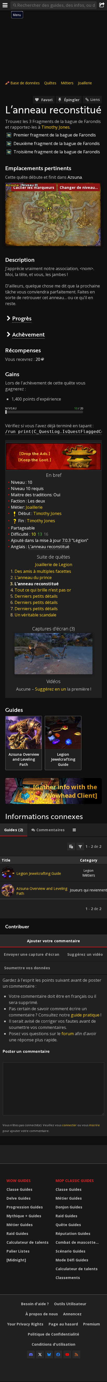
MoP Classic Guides (75, 1180)
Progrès (21, 318)
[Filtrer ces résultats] (80, 846)
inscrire (94, 1125)
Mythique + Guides (23, 1215)
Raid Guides (17, 1233)
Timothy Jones (55, 127)
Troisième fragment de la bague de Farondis (57, 152)
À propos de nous (41, 1313)
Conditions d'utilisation (53, 1344)
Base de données (25, 82)
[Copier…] (71, 846)
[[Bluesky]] (49, 1354)
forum (68, 1033)
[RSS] (76, 1354)
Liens (95, 99)
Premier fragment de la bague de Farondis (55, 135)
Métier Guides (19, 1224)
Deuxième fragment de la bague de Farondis (57, 143)
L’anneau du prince (33, 577)
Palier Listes (18, 1251)
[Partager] (102, 5)
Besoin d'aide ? (35, 1303)
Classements (68, 1277)
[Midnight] (16, 1259)
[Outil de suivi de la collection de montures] (53, 791)
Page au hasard (63, 1324)
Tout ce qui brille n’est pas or (43, 590)
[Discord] (31, 1354)
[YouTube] (67, 1354)
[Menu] (5, 5)
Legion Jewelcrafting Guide (38, 873)
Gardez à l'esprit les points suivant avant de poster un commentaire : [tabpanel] (52, 1055)
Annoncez (72, 1313)
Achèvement (28, 334)
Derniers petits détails (36, 596)
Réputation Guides (73, 1233)
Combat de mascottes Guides (79, 1242)
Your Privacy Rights (25, 1324)
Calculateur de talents (27, 1242)
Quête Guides (68, 1224)
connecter (69, 1125)
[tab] (13, 829)
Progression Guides (24, 1207)
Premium (91, 1324)
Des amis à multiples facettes (43, 571)
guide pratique (85, 1015)
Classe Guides (19, 1189)
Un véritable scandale (35, 615)
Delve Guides (18, 1198)
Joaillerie (85, 82)
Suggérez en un (50, 689)
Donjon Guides (69, 1207)
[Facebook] (58, 1354)
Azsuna (75, 177)
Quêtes (50, 82)
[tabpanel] (53, 877)
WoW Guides (18, 1180)
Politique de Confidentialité (53, 1334)
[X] (40, 1354)
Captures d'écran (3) (53, 628)
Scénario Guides (70, 1251)
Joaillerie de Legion (53, 564)
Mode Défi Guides (72, 1259)
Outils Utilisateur (70, 1303)
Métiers (67, 82)
